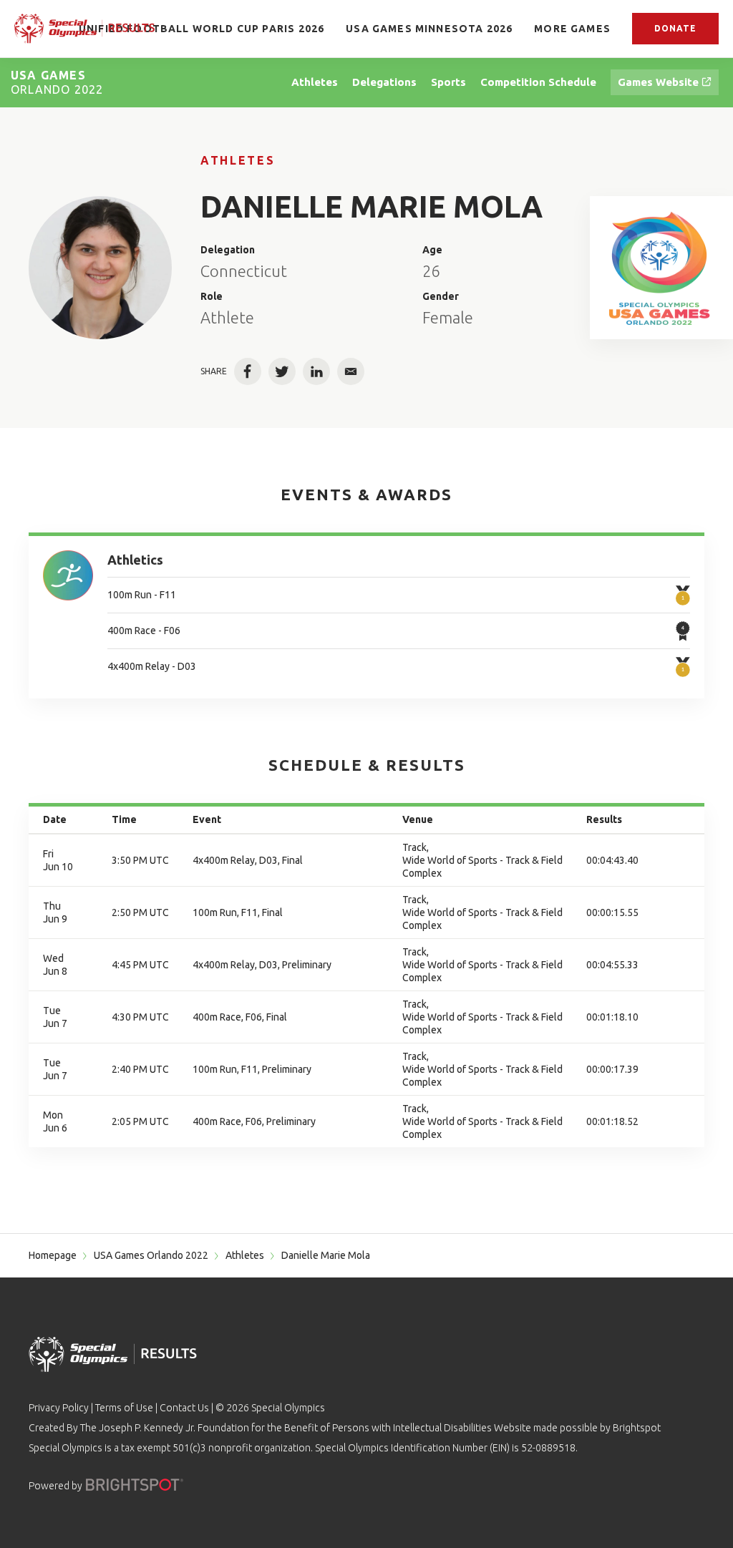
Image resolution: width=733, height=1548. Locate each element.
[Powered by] (134, 1485)
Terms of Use (124, 1407)
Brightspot (637, 1427)
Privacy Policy (59, 1407)
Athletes (237, 160)
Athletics (135, 559)
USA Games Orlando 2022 (151, 1255)
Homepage (53, 1255)
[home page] (84, 28)
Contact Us (184, 1407)
